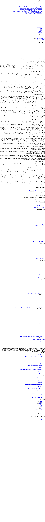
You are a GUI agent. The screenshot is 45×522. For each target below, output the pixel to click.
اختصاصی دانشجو (39, 409)
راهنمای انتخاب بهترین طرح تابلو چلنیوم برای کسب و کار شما (31, 8)
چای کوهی (32, 190)
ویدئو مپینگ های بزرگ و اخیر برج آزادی (35, 4)
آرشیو (41, 418)
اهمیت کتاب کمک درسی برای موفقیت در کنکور (33, 13)
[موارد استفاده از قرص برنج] (34, 239)
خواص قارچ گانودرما (40, 258)
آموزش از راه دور (39, 7)
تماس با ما (40, 419)
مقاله (42, 38)
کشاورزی (39, 38)
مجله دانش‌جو (39, 411)
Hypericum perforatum (41, 190)
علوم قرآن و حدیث (39, 412)
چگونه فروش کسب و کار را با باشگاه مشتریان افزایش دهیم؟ (31, 9)
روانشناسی (40, 31)
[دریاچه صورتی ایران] (34, 272)
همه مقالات (40, 404)
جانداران (40, 406)
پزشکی (41, 30)
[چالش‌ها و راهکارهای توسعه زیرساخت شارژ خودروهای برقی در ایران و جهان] (31, 306)
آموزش (41, 401)
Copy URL (32, 191)
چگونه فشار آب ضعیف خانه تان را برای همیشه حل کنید (32, 10)
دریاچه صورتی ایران (40, 274)
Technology (40, 414)
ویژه (41, 402)
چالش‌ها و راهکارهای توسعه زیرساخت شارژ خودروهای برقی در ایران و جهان (28, 307)
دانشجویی (40, 403)
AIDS (35, 190)
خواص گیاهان (40, 405)
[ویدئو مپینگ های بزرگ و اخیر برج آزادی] (31, 292)
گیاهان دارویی (39, 39)
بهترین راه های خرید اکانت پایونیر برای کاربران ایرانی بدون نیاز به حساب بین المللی (27, 11)
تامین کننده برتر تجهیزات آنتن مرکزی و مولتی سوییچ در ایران (31, 3)
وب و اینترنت (40, 32)
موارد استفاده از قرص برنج (39, 241)
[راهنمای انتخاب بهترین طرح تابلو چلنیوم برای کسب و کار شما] (31, 335)
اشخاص (41, 410)
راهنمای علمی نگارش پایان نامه (39, 339)
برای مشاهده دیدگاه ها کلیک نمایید (38, 277)
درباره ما (40, 420)
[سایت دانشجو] (37, 21)
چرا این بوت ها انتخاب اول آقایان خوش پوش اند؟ (33, 12)
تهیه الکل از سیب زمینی (39, 225)
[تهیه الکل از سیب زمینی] (34, 222)
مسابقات (40, 413)
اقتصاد (41, 29)
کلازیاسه (28, 190)
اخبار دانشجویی (39, 27)
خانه (44, 38)
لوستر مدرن (42, 341)
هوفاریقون (25, 190)
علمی (41, 28)
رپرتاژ (41, 408)
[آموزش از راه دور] (31, 320)
